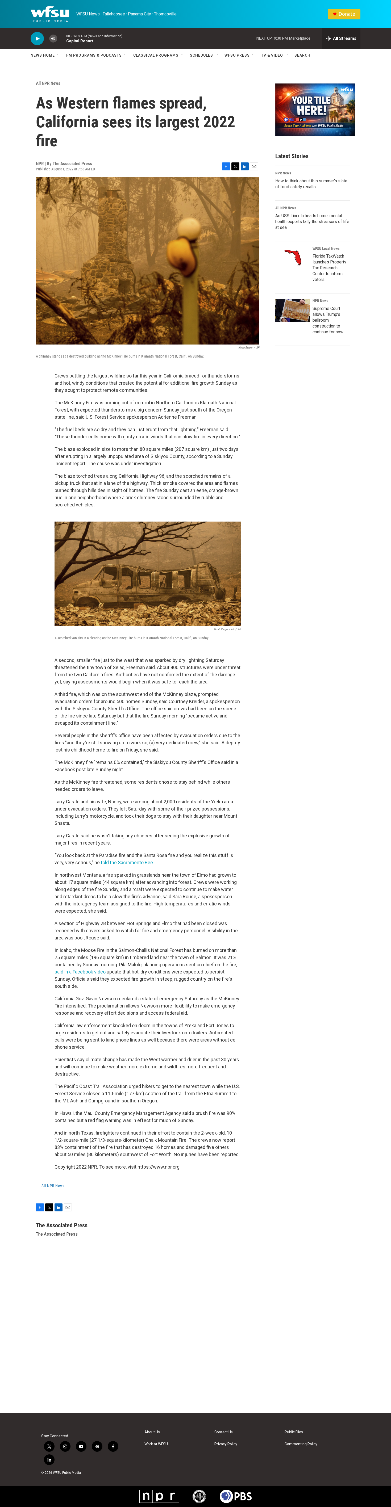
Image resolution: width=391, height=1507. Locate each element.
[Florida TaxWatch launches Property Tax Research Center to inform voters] (292, 258)
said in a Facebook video (80, 972)
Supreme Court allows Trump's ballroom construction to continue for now (328, 320)
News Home (43, 55)
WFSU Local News (326, 248)
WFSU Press (237, 55)
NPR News (283, 173)
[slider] (62, 38)
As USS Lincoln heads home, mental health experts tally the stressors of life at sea (312, 221)
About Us (152, 1432)
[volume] (53, 39)
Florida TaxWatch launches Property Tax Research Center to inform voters (329, 268)
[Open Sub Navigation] (59, 55)
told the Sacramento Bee (127, 862)
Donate (347, 14)
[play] (37, 39)
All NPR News (48, 83)
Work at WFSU (156, 1444)
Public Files (294, 1432)
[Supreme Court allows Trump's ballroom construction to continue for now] (292, 310)
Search (302, 55)
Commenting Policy (301, 1444)
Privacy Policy (225, 1444)
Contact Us (223, 1432)
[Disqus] (195, 1341)
